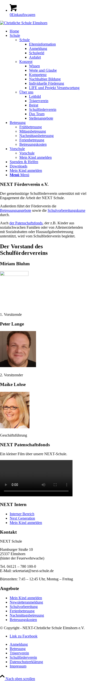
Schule (24, 40)
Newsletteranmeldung (26, 602)
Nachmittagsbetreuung (27, 615)
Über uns (26, 92)
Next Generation (22, 518)
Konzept (25, 62)
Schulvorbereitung (24, 607)
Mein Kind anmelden (26, 523)
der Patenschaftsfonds (26, 223)
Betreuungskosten (23, 620)
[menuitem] (48, 31)
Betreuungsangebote (15, 210)
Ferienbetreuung (22, 611)
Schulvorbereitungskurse (66, 210)
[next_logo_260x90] (23, 23)
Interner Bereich (22, 514)
